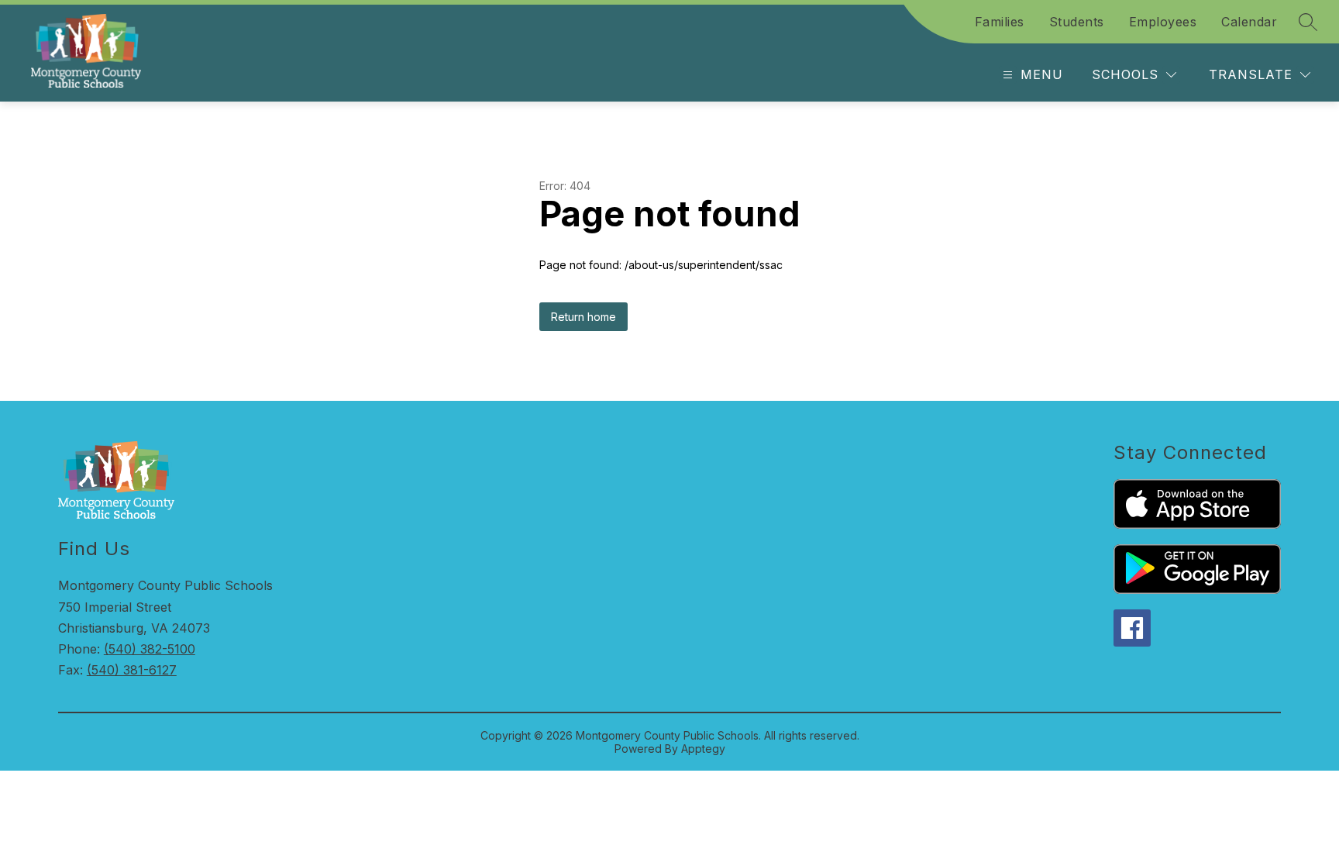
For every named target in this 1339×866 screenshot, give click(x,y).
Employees (1163, 21)
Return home (583, 316)
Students (1076, 21)
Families (999, 21)
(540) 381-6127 (132, 670)
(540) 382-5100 (149, 649)
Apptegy (703, 748)
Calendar (1249, 21)
